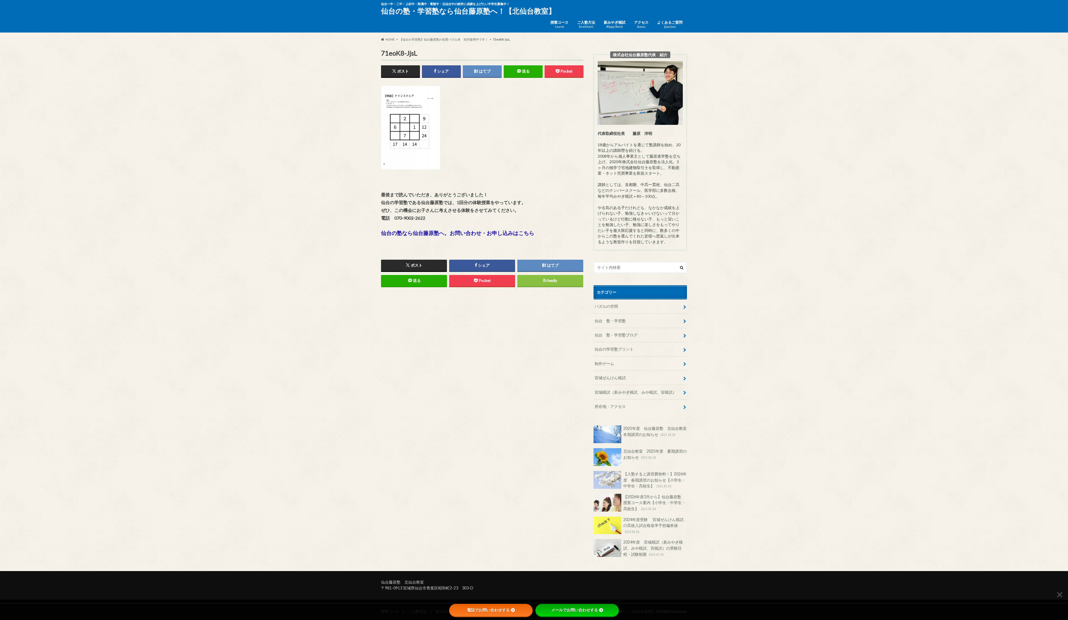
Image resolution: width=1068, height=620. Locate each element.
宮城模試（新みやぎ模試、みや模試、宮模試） (635, 392)
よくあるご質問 (670, 24)
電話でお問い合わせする (488, 609)
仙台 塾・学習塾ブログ (616, 335)
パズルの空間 (606, 306)
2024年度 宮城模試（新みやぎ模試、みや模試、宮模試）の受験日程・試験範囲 (653, 548)
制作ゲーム (604, 363)
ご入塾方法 (586, 24)
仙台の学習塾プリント (614, 349)
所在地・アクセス (610, 406)
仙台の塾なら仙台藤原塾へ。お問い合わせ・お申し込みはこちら (457, 233)
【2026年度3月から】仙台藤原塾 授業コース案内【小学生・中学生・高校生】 (654, 502)
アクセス (641, 24)
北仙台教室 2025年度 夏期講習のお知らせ (655, 454)
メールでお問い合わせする (574, 609)
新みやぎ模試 (615, 24)
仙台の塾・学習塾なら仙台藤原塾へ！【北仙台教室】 (468, 10)
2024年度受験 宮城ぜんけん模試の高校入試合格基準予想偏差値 (653, 525)
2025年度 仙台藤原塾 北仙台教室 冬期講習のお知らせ (655, 431)
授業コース (559, 24)
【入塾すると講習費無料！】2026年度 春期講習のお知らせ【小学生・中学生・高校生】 (655, 480)
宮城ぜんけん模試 (610, 377)
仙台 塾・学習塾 (610, 320)
